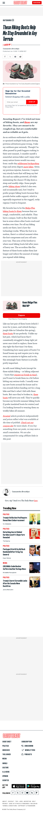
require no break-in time (25, 375)
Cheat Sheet (6, 742)
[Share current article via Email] (15, 56)
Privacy (5, 803)
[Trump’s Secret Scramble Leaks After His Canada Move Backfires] (34, 587)
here (36, 500)
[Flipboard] (37, 793)
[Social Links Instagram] (22, 793)
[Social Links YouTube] (27, 793)
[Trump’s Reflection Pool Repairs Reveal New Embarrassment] (34, 524)
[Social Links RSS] (32, 793)
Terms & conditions (9, 805)
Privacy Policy (9, 107)
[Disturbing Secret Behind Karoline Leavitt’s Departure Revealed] (34, 538)
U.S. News (5, 772)
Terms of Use (31, 105)
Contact (11, 801)
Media (4, 759)
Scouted (6, 416)
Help (33, 801)
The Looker (6, 754)
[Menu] (6, 3)
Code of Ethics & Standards (19, 803)
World (4, 763)
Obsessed (6, 750)
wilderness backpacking (28, 163)
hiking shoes (14, 186)
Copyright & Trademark (26, 805)
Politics (5, 746)
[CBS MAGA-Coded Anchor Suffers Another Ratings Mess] (34, 572)
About (4, 801)
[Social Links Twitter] (18, 793)
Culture (5, 768)
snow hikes (28, 167)
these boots (8, 333)
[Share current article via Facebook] (5, 56)
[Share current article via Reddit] (20, 56)
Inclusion (33, 803)
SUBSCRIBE (36, 2)
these (27, 122)
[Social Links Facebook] (13, 793)
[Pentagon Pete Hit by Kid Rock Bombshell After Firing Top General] (34, 555)
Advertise (27, 801)
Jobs (21, 801)
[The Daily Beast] (20, 2)
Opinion (5, 776)
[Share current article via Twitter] (10, 56)
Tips (16, 801)
